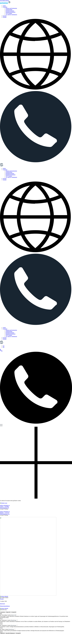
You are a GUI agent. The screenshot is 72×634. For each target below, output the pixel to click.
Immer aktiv (13, 615)
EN (3, 345)
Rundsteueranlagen (10, 10)
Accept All (14, 612)
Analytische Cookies (6, 625)
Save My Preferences (10, 633)
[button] (36, 55)
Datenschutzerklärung (5, 606)
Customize (3, 612)
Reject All (8, 612)
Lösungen (5, 7)
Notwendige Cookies (6, 615)
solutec (4, 5)
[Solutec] (5, 3)
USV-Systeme (9, 13)
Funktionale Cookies (6, 620)
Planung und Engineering (11, 8)
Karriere (4, 15)
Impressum (2, 603)
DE (3, 347)
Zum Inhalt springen (4, 0)
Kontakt (4, 17)
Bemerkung (13, 620)
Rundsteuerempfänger (10, 12)
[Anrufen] (36, 162)
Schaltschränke (9, 9)
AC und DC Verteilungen (11, 14)
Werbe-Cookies (4, 629)
